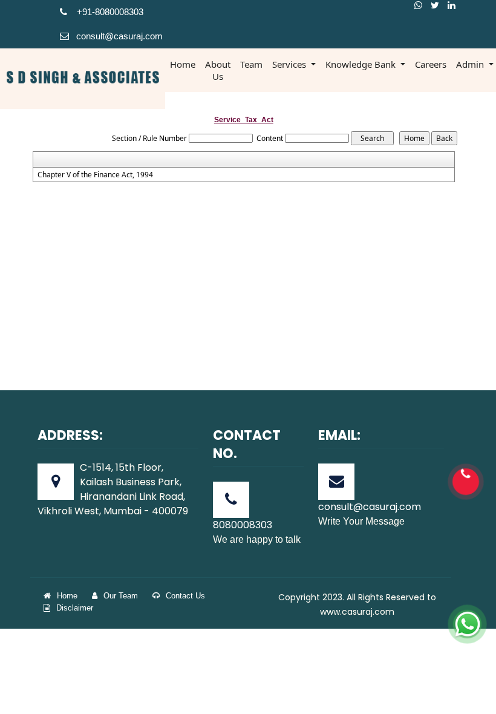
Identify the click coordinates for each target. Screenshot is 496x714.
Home (182, 64)
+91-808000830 (106, 12)
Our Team (120, 595)
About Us (217, 70)
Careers (430, 64)
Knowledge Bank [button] (361, 64)
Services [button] (290, 64)
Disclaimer (74, 607)
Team (251, 64)
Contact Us (185, 595)
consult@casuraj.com (119, 36)
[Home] (82, 76)
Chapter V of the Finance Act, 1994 (95, 175)
